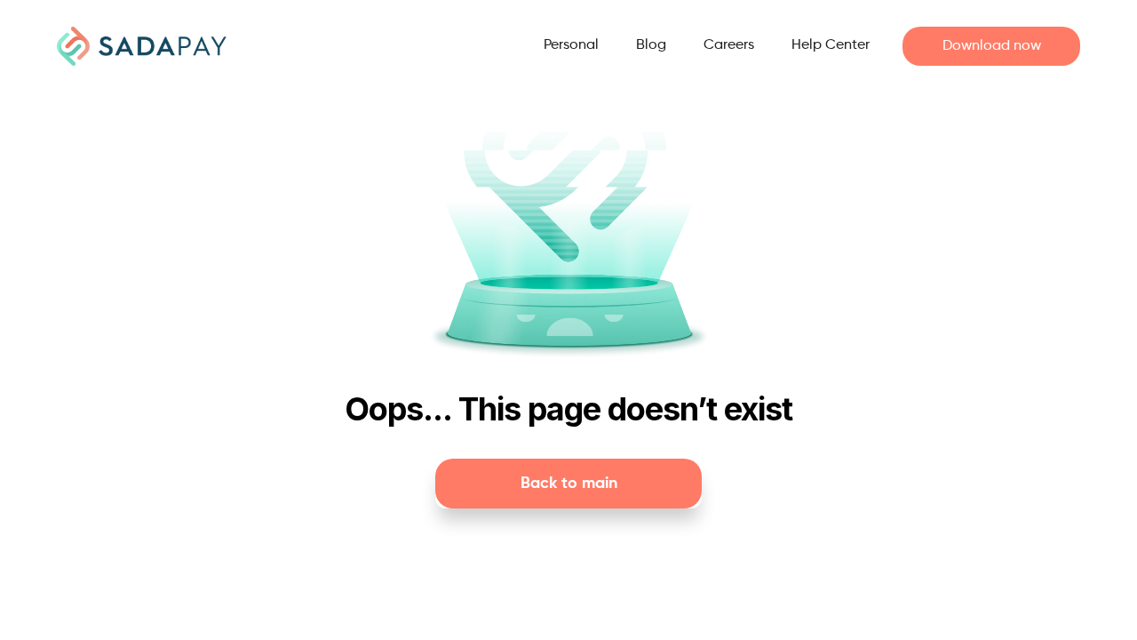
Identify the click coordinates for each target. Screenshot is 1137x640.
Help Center (830, 45)
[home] (142, 46)
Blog (651, 45)
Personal (571, 45)
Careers (729, 45)
